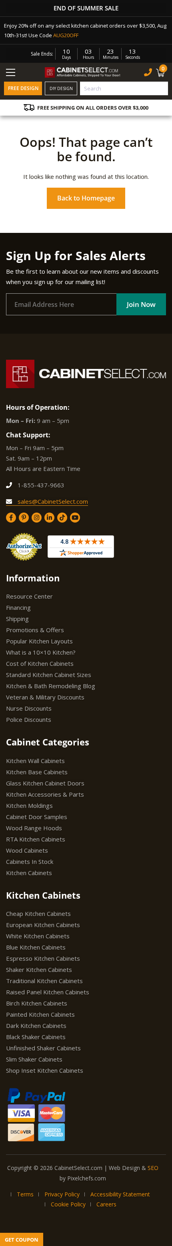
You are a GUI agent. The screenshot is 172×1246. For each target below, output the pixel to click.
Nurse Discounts (29, 708)
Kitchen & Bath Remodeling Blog (50, 686)
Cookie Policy (68, 1204)
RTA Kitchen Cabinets (35, 839)
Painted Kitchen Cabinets (40, 1014)
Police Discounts (28, 719)
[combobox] (124, 88)
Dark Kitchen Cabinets (36, 1026)
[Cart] (161, 72)
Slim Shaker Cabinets (34, 1059)
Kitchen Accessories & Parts (45, 794)
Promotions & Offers (35, 630)
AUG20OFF (65, 35)
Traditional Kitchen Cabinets (44, 981)
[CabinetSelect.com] (83, 72)
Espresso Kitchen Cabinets (43, 958)
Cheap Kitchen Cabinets (38, 913)
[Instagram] (37, 518)
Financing (18, 607)
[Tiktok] (62, 518)
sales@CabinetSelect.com (52, 501)
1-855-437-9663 (40, 485)
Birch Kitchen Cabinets (36, 1003)
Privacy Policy (62, 1194)
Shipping (17, 619)
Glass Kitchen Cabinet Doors (45, 783)
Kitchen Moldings (29, 805)
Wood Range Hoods (34, 828)
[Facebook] (11, 518)
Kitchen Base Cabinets (37, 772)
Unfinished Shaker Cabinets (43, 1048)
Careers (106, 1204)
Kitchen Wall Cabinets (35, 761)
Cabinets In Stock (29, 861)
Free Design (23, 88)
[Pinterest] (24, 518)
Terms (25, 1194)
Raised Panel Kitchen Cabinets (47, 992)
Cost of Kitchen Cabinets (40, 663)
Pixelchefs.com (86, 1178)
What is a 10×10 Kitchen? (41, 652)
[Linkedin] (49, 518)
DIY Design (61, 88)
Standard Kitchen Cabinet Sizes (48, 675)
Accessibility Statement (120, 1194)
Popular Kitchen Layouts (39, 641)
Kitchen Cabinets (29, 873)
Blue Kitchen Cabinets (36, 947)
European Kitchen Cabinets (43, 925)
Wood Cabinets (27, 850)
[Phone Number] (148, 72)
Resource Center (29, 596)
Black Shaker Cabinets (36, 1037)
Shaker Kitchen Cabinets (39, 970)
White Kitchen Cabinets (38, 936)
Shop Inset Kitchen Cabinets (44, 1070)
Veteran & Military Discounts (45, 697)
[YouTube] (75, 518)
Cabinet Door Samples (36, 817)
